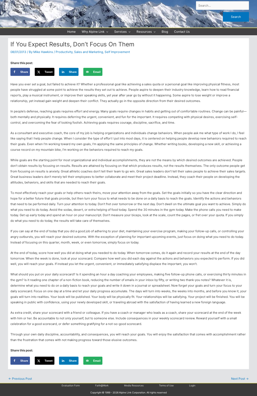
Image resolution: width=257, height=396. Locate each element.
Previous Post (20, 379)
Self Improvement (117, 52)
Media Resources (134, 385)
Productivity (64, 52)
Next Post (240, 379)
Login (192, 385)
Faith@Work (102, 385)
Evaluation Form (71, 385)
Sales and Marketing (88, 52)
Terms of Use (166, 385)
